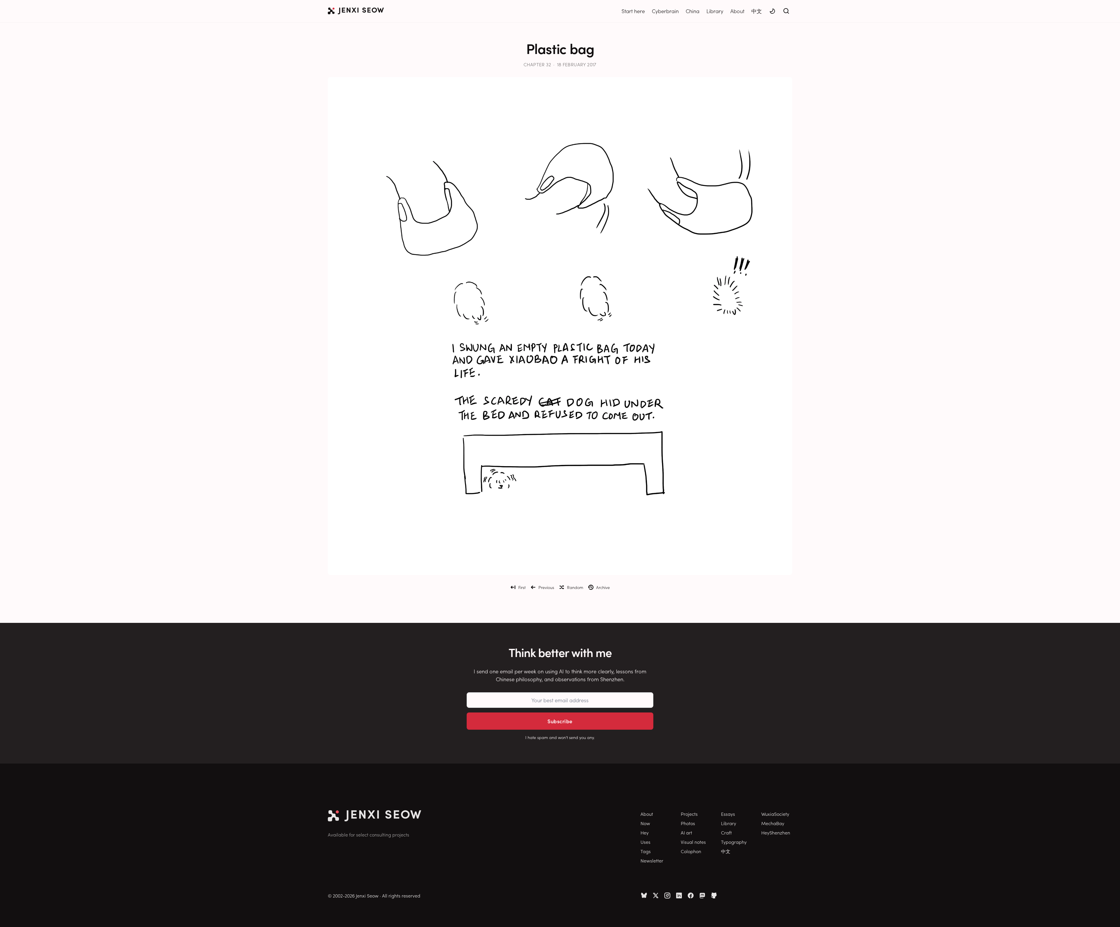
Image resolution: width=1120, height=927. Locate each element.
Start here (633, 11)
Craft (726, 832)
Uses (645, 842)
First (522, 587)
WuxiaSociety (775, 814)
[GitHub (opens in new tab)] (714, 895)
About (737, 11)
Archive (603, 587)
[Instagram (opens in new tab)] (667, 895)
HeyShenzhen (775, 832)
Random (575, 587)
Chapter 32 (537, 64)
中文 (756, 11)
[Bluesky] (644, 895)
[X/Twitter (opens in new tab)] (655, 895)
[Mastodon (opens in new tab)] (702, 895)
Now (645, 823)
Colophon (691, 851)
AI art (686, 832)
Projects (689, 814)
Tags (645, 851)
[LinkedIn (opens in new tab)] (679, 895)
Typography (734, 842)
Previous (546, 587)
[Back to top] (1108, 914)
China (692, 11)
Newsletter (651, 860)
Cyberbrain (665, 11)
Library (714, 11)
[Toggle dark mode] (772, 11)
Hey (644, 832)
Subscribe (559, 721)
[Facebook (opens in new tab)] (690, 895)
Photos (688, 823)
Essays (728, 814)
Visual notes (693, 842)
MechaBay (772, 823)
